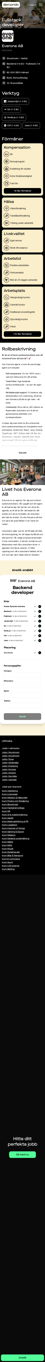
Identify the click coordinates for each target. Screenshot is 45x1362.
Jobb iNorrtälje (9, 776)
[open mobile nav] (40, 4)
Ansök (22, 1357)
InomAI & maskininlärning (14, 814)
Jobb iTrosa (8, 759)
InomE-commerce (11, 859)
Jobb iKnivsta (9, 769)
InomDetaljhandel (11, 852)
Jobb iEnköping (10, 766)
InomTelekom (8, 835)
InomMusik (7, 848)
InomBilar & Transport (12, 855)
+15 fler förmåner (22, 334)
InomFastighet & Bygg (13, 808)
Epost (6, 691)
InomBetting (8, 869)
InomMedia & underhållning (15, 838)
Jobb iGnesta (9, 773)
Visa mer (23, 452)
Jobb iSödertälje (10, 762)
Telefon (7, 701)
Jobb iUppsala (9, 779)
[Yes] (34, 606)
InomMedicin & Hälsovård (14, 797)
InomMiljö (7, 845)
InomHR (6, 811)
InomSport (7, 862)
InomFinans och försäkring (15, 801)
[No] (39, 606)
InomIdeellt (7, 818)
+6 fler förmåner (22, 190)
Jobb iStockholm (10, 752)
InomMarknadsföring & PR (15, 821)
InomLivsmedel (10, 794)
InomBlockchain (10, 804)
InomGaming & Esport (13, 831)
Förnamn (8, 671)
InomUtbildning (10, 791)
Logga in (32, 5)
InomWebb (7, 842)
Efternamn (8, 681)
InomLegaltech (9, 825)
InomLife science (10, 865)
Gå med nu (22, 1154)
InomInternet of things (13, 828)
